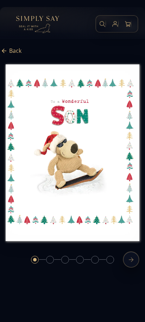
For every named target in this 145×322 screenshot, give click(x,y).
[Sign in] (115, 24)
